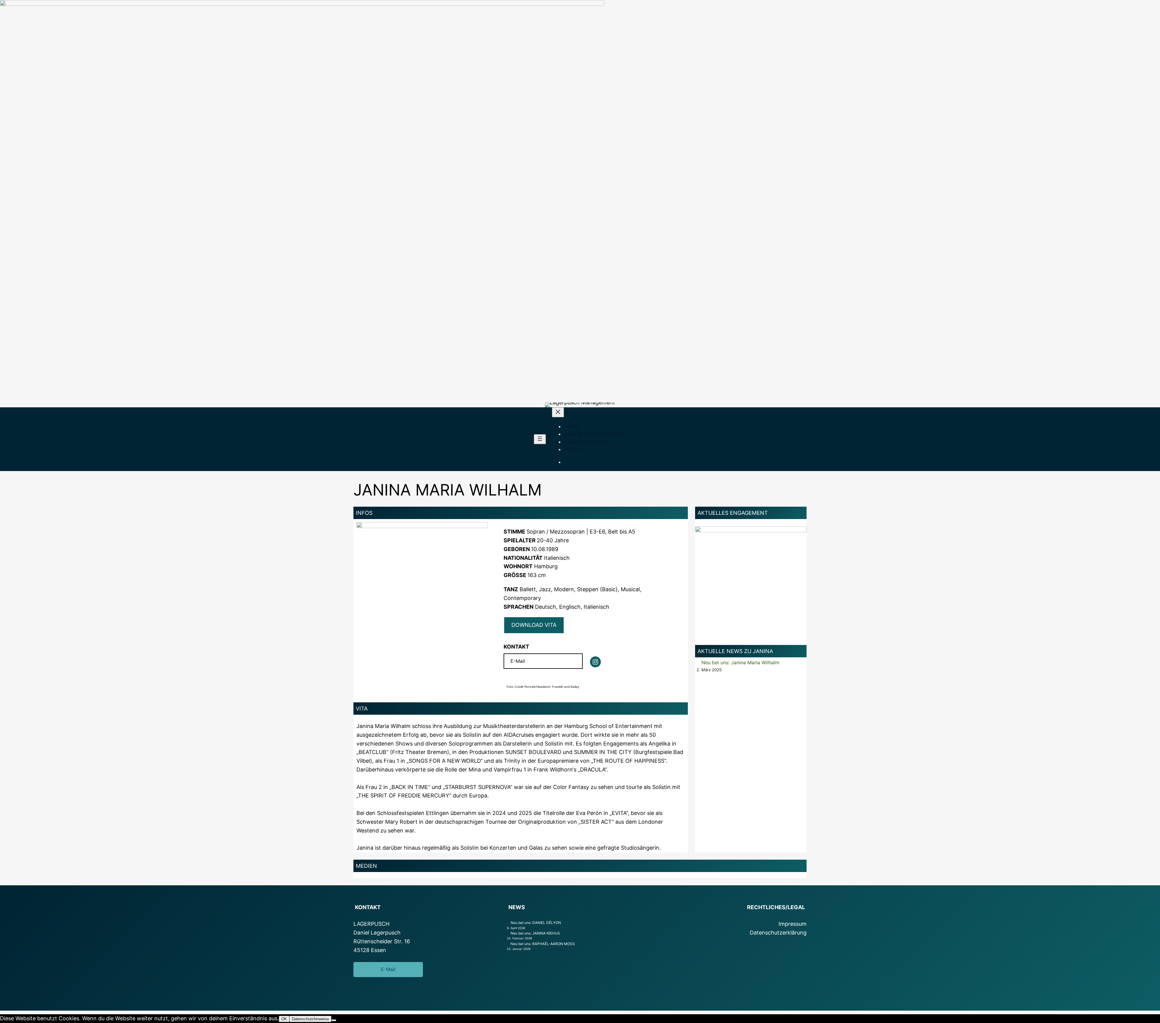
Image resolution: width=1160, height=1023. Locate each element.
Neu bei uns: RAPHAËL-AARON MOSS (543, 943)
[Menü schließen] (558, 412)
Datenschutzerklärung (778, 932)
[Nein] (333, 1020)
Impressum (792, 924)
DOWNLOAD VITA (533, 625)
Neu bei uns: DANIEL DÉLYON (536, 922)
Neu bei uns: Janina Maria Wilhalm (740, 662)
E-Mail (518, 661)
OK (284, 1019)
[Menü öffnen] (540, 439)
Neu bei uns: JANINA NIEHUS (535, 933)
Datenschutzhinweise (310, 1019)
